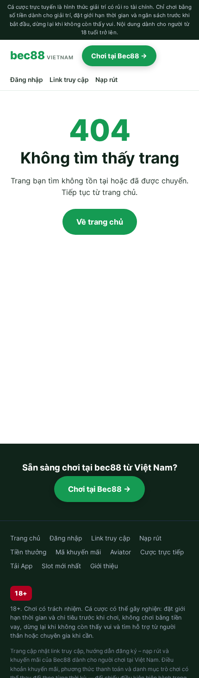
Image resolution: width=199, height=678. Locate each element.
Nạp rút (106, 79)
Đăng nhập (26, 79)
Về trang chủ (99, 221)
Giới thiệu (104, 566)
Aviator (120, 552)
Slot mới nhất (61, 566)
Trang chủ (25, 538)
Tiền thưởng (28, 552)
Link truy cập (69, 79)
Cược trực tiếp (162, 552)
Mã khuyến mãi (78, 552)
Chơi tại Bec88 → (119, 56)
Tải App (21, 566)
